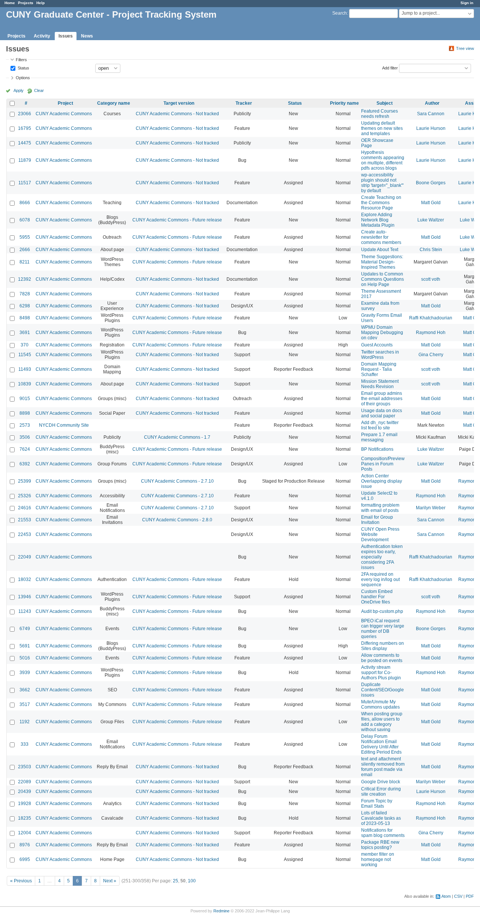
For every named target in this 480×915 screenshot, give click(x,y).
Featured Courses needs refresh (379, 113)
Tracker (244, 103)
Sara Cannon (430, 113)
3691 (25, 332)
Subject (384, 103)
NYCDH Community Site (64, 425)
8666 (25, 202)
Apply (19, 90)
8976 (25, 844)
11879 (24, 160)
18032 (24, 579)
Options (23, 77)
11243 (24, 611)
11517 (24, 182)
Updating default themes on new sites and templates (382, 128)
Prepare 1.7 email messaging (379, 437)
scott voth (430, 279)
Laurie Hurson (431, 128)
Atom (446, 896)
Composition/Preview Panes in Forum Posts (383, 464)
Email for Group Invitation (377, 520)
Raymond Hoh (431, 332)
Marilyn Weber (431, 507)
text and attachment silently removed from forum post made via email (383, 766)
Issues (65, 36)
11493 (24, 369)
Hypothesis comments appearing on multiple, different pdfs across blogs (382, 160)
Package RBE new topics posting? (380, 845)
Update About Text (379, 249)
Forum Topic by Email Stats (376, 803)
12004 (24, 832)
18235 (24, 818)
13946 (24, 596)
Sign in (466, 3)
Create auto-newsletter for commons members (381, 237)
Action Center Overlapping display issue (381, 481)
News (87, 36)
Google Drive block (380, 781)
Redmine (221, 911)
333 (24, 744)
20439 (24, 791)
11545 (24, 354)
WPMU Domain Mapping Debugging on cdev (382, 332)
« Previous (21, 880)
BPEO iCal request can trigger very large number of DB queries (382, 628)
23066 (24, 113)
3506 (25, 437)
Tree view (465, 48)
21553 (24, 519)
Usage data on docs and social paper (381, 413)
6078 (25, 220)
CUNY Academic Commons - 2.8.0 (177, 519)
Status (22, 67)
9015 (25, 398)
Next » (109, 880)
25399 (24, 481)
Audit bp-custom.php (382, 611)
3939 (25, 672)
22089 (24, 781)
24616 (24, 507)
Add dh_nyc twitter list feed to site (380, 425)
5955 (25, 237)
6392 (25, 464)
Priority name (344, 103)
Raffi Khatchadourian (430, 318)
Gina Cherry (430, 354)
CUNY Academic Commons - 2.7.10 (177, 481)
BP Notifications (377, 449)
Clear (39, 90)
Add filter (390, 67)
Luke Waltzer (430, 220)
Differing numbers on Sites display (382, 646)
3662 (25, 689)
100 (192, 880)
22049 (24, 557)
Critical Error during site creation (381, 791)
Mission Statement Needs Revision (380, 384)
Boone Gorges (431, 182)
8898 (25, 413)
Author (432, 103)
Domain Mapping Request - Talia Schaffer (378, 369)
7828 (25, 293)
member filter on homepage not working (377, 859)
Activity (42, 36)
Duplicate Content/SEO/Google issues (382, 690)
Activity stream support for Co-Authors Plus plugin (381, 672)
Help (40, 3)
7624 (25, 449)
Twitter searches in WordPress (380, 354)
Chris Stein (431, 249)
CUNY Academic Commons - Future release (177, 220)
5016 (25, 658)
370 (24, 345)
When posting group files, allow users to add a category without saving (381, 721)
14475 (24, 143)
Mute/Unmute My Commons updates (380, 704)
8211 (25, 262)
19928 (24, 803)
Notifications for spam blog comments (383, 833)
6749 (25, 628)
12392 (24, 279)
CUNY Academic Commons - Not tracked (177, 113)
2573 (25, 425)
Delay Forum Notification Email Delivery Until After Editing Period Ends (381, 744)
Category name (113, 103)
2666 (25, 249)
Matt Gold (431, 202)
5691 (25, 646)
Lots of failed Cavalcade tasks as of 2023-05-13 (381, 818)
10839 (24, 384)
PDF (470, 896)
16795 (24, 128)
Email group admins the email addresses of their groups (381, 398)
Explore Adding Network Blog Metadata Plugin (377, 220)
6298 (25, 306)
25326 (24, 495)
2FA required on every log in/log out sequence (380, 579)
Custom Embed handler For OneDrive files (377, 597)
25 (175, 880)
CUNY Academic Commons (64, 113)
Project (65, 103)
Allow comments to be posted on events (381, 658)
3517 (25, 704)
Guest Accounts (377, 345)
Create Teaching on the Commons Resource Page (381, 203)
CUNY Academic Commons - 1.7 (177, 437)
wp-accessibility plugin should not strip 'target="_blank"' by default (382, 182)
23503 (24, 766)
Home (9, 3)
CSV (458, 896)
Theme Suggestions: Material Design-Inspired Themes (382, 262)
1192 (25, 721)
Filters (21, 59)
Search (339, 13)
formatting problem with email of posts (380, 508)
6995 (25, 859)
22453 (24, 534)
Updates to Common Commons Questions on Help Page (382, 279)
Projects (25, 3)
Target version (179, 103)
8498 (25, 318)
